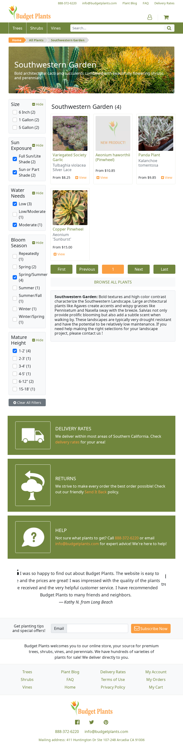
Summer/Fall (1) (30, 298)
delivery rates (67, 442)
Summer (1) (29, 287)
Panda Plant (149, 155)
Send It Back (96, 492)
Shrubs (27, 679)
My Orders (156, 679)
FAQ (70, 679)
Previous (87, 269)
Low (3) (25, 203)
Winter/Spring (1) (31, 319)
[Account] (150, 17)
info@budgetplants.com (106, 731)
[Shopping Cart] (166, 17)
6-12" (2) (26, 381)
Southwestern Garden (67, 40)
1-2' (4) (25, 350)
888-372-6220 (127, 538)
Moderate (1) (30, 224)
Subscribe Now (153, 628)
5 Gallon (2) (29, 127)
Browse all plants (113, 282)
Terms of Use (113, 679)
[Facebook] (77, 722)
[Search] (169, 28)
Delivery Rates (113, 671)
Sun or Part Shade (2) (29, 172)
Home (16, 40)
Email (59, 628)
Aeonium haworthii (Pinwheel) (113, 157)
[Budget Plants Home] (29, 13)
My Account (156, 671)
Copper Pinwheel (68, 229)
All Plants (36, 40)
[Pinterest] (106, 722)
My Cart (156, 687)
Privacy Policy (113, 687)
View (82, 177)
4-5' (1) (25, 373)
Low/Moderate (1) (32, 214)
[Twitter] (91, 722)
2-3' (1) (25, 358)
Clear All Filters (28, 402)
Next (139, 269)
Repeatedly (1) (29, 256)
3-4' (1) (25, 366)
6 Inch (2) (27, 112)
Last (164, 269)
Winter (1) (27, 308)
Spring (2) (27, 266)
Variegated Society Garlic (69, 157)
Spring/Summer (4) (33, 277)
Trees (27, 671)
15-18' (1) (27, 389)
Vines (27, 687)
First (62, 269)
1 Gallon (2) (29, 119)
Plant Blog (70, 671)
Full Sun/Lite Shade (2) (30, 158)
